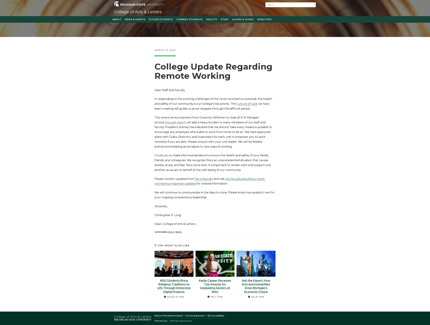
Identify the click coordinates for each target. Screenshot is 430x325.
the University (204, 178)
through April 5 (175, 122)
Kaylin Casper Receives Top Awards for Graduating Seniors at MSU (215, 286)
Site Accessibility (215, 315)
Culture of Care (246, 103)
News (179, 232)
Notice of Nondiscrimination (168, 315)
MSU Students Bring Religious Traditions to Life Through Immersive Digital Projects (174, 286)
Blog (171, 232)
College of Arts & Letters (138, 11)
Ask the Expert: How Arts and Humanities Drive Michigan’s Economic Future (256, 286)
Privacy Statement (195, 315)
